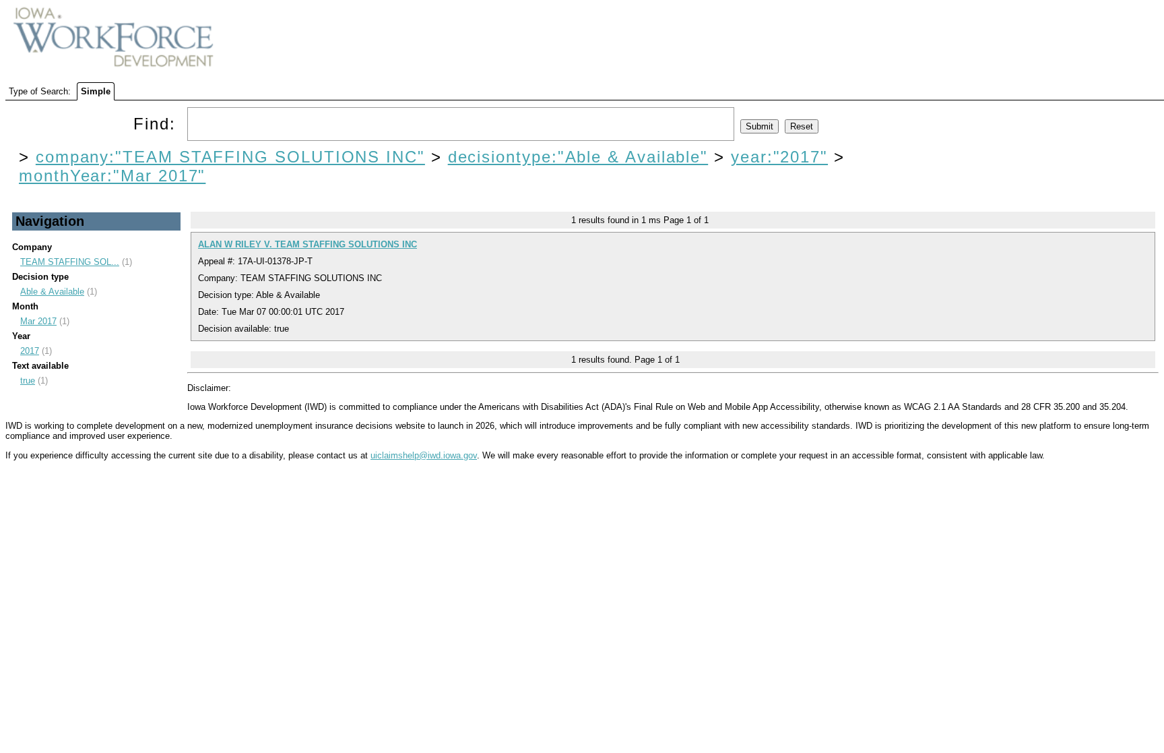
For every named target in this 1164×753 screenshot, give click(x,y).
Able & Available (52, 292)
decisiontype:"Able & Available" (578, 157)
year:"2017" (779, 157)
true (27, 380)
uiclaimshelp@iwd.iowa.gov (423, 455)
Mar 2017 (38, 321)
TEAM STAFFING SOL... (69, 262)
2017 (29, 351)
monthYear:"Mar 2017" (112, 176)
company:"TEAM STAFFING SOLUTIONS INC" (230, 157)
